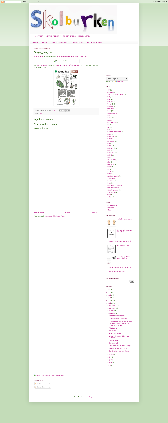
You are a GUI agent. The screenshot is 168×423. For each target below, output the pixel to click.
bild (108, 97)
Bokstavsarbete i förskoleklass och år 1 (121, 241)
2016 (109, 292)
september (112, 313)
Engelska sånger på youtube (118, 318)
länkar (109, 134)
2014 (109, 298)
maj (110, 362)
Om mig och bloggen (94, 42)
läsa (108, 143)
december (112, 305)
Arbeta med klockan (115, 333)
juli (110, 357)
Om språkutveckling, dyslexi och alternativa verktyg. (119, 324)
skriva (109, 167)
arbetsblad (110, 92)
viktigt (109, 195)
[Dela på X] (64, 110)
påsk (108, 162)
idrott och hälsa (112, 122)
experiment (110, 108)
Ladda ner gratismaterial (59, 42)
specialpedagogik (113, 176)
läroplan (110, 139)
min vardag (110, 153)
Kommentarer (40, 387)
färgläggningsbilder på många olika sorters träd (71, 56)
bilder (109, 99)
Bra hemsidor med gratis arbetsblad (120, 267)
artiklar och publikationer (115, 94)
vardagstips (111, 192)
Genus (109, 118)
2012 (109, 303)
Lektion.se (110, 208)
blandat (109, 101)
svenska (110, 181)
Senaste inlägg (39, 213)
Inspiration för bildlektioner (117, 271)
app (108, 90)
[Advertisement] (66, 195)
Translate (121, 81)
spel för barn (111, 178)
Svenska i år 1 (113, 343)
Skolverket (110, 210)
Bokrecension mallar (123, 245)
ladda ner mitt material (114, 132)
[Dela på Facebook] (66, 110)
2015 (109, 295)
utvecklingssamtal (113, 190)
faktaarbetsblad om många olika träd (68, 65)
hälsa (109, 120)
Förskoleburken (77, 42)
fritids (109, 115)
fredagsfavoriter (112, 113)
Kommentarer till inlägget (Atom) (55, 216)
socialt (109, 171)
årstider (109, 197)
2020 (109, 290)
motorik (109, 155)
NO (41, 113)
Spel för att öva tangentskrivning (119, 351)
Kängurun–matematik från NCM (119, 348)
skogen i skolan (42, 65)
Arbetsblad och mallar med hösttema (120, 321)
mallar (109, 146)
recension (110, 164)
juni (110, 360)
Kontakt (44, 42)
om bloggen (111, 160)
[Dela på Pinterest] (69, 110)
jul (108, 129)
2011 (109, 366)
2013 (109, 300)
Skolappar (112, 331)
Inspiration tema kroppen (124, 219)
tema (109, 183)
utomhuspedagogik (113, 188)
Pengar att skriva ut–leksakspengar (120, 346)
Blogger (91, 397)
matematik (110, 148)
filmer (109, 111)
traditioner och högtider (114, 185)
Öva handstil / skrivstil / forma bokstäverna (124, 257)
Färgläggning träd (114, 328)
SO (108, 169)
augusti (111, 354)
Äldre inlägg (94, 213)
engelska (110, 106)
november (112, 308)
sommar (109, 173)
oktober (111, 311)
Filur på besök (113, 340)
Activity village (38, 56)
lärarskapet (110, 136)
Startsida (35, 42)
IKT (108, 125)
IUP (108, 127)
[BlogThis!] (62, 110)
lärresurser (110, 141)
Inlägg (38, 383)
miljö (108, 150)
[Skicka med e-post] (60, 110)
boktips (109, 104)
